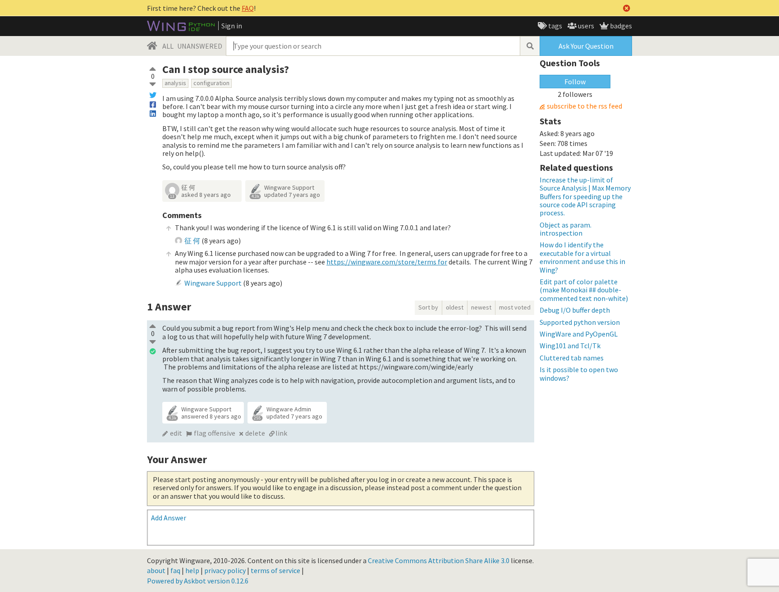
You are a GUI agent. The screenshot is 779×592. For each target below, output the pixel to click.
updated (292, 195)
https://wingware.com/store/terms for (386, 261)
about (156, 570)
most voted (515, 307)
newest (481, 307)
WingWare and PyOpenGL (579, 333)
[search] (530, 46)
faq (175, 570)
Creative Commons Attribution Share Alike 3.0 (438, 560)
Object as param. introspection (565, 228)
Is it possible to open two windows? (579, 373)
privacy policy (225, 570)
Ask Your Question (586, 45)
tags (554, 25)
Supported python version (580, 322)
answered (211, 416)
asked (206, 195)
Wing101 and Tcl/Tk (570, 345)
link (281, 433)
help (192, 570)
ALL (168, 45)
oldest (454, 307)
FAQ (248, 8)
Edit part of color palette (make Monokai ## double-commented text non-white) (584, 290)
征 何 (188, 187)
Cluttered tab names (572, 357)
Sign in (231, 25)
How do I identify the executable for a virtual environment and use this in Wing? (582, 257)
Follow (575, 81)
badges (620, 25)
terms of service (275, 570)
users (585, 25)
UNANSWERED (199, 45)
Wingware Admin (288, 409)
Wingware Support (289, 187)
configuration (211, 83)
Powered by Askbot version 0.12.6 (197, 580)
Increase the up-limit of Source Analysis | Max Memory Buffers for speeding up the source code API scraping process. (585, 196)
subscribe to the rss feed (584, 106)
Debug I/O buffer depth (575, 309)
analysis (175, 83)
